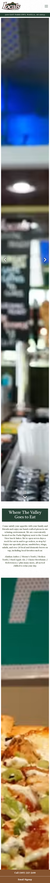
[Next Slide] (45, 259)
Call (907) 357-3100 (25, 873)
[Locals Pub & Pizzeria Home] (18, 6)
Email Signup (25, 880)
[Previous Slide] (5, 259)
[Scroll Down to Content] (25, 496)
